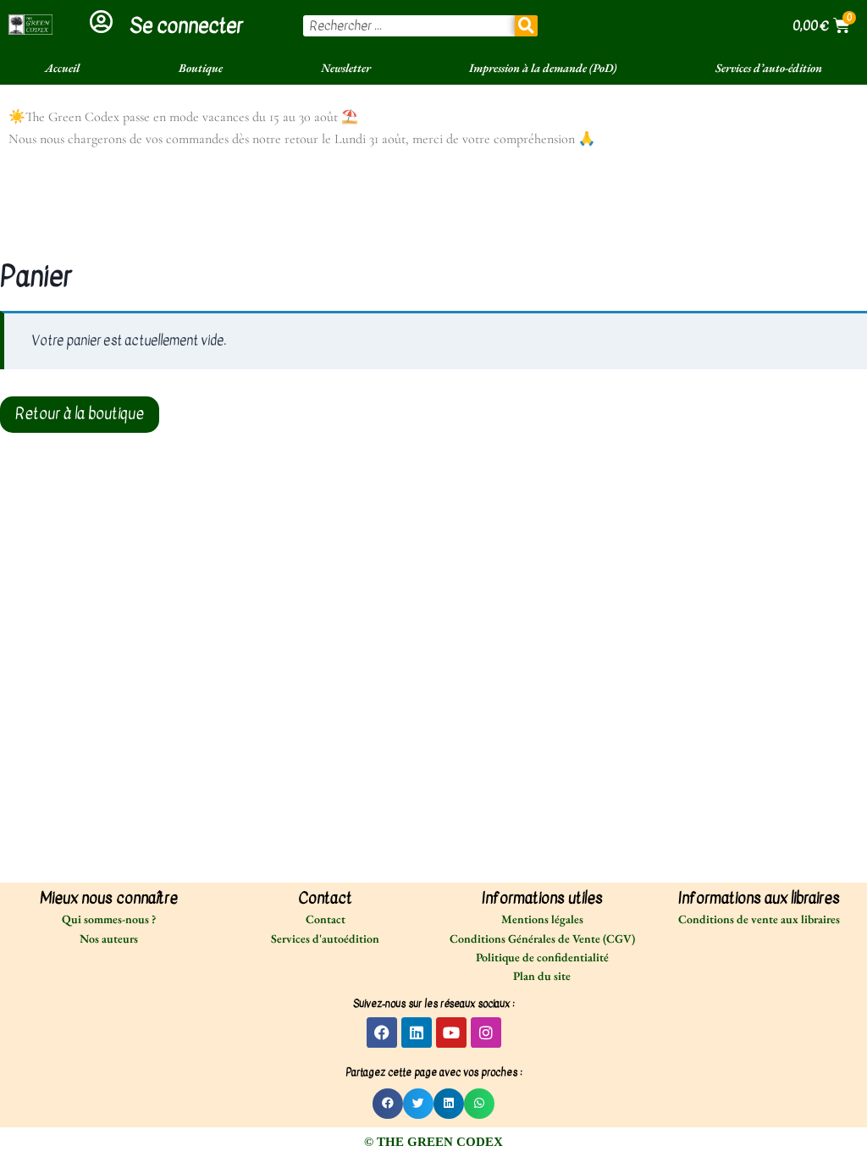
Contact (325, 919)
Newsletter (346, 67)
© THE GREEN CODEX (433, 1142)
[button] (388, 1103)
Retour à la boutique (79, 413)
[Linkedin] (416, 1032)
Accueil (62, 67)
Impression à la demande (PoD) (542, 67)
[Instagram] (486, 1032)
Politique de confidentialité (542, 957)
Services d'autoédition (325, 938)
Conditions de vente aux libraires (759, 919)
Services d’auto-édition (768, 67)
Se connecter (186, 25)
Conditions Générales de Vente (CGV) (542, 938)
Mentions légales (542, 919)
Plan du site (542, 975)
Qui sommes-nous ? (109, 919)
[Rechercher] (526, 25)
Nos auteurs (109, 938)
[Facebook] (382, 1032)
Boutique (201, 67)
